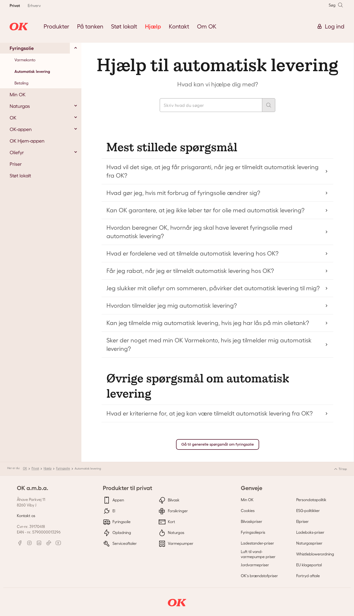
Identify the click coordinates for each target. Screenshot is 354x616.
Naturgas (175, 532)
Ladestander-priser (257, 543)
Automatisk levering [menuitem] (32, 71)
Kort (171, 521)
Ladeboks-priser (310, 532)
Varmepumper (180, 543)
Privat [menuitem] (15, 5)
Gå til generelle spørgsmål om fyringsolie (217, 444)
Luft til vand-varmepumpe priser (258, 554)
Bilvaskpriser (251, 521)
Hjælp (48, 468)
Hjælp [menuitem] (153, 26)
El (113, 511)
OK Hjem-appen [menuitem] (27, 141)
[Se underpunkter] (75, 48)
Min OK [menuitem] (18, 94)
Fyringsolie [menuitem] (22, 48)
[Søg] (268, 105)
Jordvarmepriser (255, 565)
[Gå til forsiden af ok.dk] (19, 26)
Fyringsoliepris (253, 532)
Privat (35, 468)
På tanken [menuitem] (90, 26)
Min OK (247, 500)
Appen (117, 500)
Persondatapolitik (311, 500)
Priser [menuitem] (16, 164)
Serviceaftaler (124, 543)
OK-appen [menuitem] (21, 129)
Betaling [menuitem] (21, 83)
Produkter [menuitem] (56, 26)
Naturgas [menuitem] (20, 106)
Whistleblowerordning (315, 554)
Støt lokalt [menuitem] (124, 26)
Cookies (248, 510)
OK (25, 468)
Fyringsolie (63, 468)
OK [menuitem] (13, 117)
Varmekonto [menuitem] (24, 60)
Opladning (121, 532)
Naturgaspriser (309, 543)
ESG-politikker (308, 510)
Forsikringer (177, 511)
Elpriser (302, 521)
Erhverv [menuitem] (34, 5)
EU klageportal (309, 565)
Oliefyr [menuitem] (17, 152)
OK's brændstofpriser (259, 576)
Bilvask (173, 500)
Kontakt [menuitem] (179, 26)
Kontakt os (26, 515)
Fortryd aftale (308, 576)
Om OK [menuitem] (206, 26)
